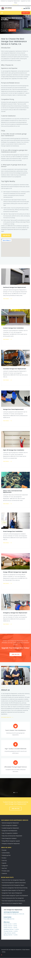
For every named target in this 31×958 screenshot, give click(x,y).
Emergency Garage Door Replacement (11, 843)
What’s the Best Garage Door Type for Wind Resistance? (15, 895)
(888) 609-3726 (26, 8)
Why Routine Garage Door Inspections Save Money (14, 882)
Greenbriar (4, 873)
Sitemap (3, 951)
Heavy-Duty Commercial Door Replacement (12, 836)
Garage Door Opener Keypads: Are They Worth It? (13, 890)
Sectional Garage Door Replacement (10, 823)
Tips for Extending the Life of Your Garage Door (13, 898)
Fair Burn (4, 858)
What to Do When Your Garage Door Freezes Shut (13, 880)
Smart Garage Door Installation (9, 838)
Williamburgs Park (6, 855)
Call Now (4, 30)
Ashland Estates (6, 852)
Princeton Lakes (5, 871)
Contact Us (15, 4)
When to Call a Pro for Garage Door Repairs (12, 903)
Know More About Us (6, 717)
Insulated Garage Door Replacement (10, 828)
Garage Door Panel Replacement (9, 830)
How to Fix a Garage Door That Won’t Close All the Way (14, 888)
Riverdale (4, 850)
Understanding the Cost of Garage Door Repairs (13, 885)
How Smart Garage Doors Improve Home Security (13, 900)
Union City (4, 860)
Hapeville (4, 863)
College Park (5, 865)
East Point (4, 868)
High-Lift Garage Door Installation (10, 833)
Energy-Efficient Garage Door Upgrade (11, 841)
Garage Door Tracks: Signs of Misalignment (12, 893)
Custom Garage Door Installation (9, 825)
